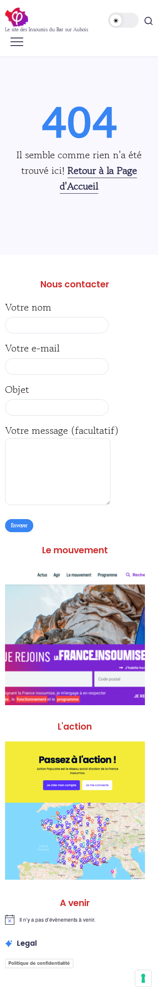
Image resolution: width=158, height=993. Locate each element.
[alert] (75, 920)
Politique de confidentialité (39, 963)
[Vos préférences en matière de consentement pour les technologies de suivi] (143, 978)
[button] (123, 20)
